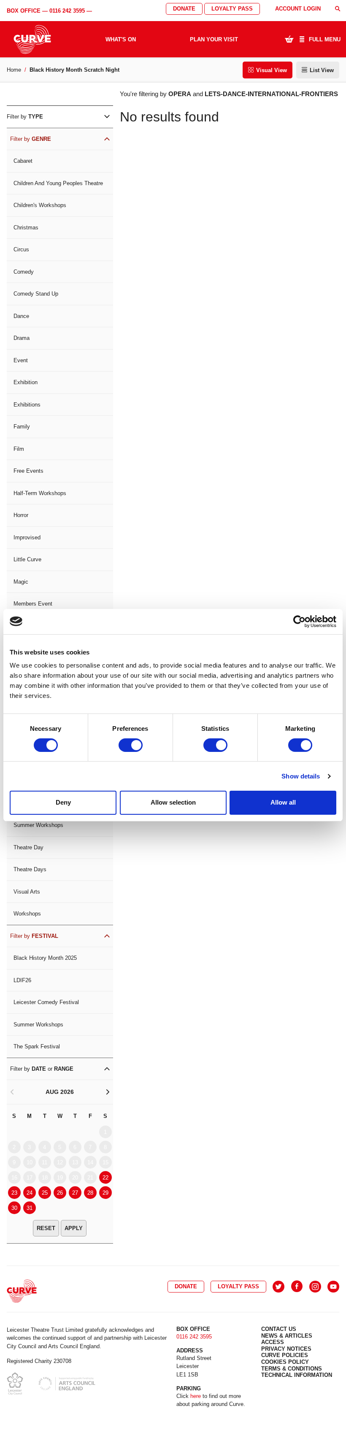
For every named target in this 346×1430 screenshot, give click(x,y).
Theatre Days (30, 869)
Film (19, 449)
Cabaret (23, 161)
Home (14, 70)
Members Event (33, 604)
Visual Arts (27, 892)
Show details (300, 776)
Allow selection (173, 802)
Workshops (27, 913)
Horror (21, 515)
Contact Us (278, 1329)
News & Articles (286, 1336)
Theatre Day (28, 847)
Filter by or (41, 1069)
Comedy (24, 272)
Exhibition (26, 382)
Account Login (298, 8)
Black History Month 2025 (45, 958)
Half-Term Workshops (40, 493)
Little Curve (27, 559)
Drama (22, 338)
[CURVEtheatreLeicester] (297, 1287)
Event (21, 360)
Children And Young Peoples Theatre (58, 183)
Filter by (25, 116)
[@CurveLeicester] (278, 1287)
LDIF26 (22, 980)
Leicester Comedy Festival (46, 1002)
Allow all (283, 802)
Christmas (26, 227)
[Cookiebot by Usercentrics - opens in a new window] (299, 621)
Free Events (28, 471)
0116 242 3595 (67, 11)
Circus (21, 249)
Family (22, 426)
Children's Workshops (40, 205)
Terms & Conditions (291, 1368)
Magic (21, 582)
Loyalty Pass (232, 8)
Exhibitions (27, 404)
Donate (184, 8)
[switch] (131, 745)
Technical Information (296, 1375)
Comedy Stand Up (36, 294)
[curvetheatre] (333, 1287)
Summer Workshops (38, 825)
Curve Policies (284, 1355)
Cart (289, 38)
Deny (63, 802)
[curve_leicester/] (315, 1287)
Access (272, 1342)
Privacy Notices (286, 1349)
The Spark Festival (37, 1046)
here (195, 1396)
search (338, 8)
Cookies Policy (285, 1362)
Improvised (27, 537)
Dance (21, 316)
